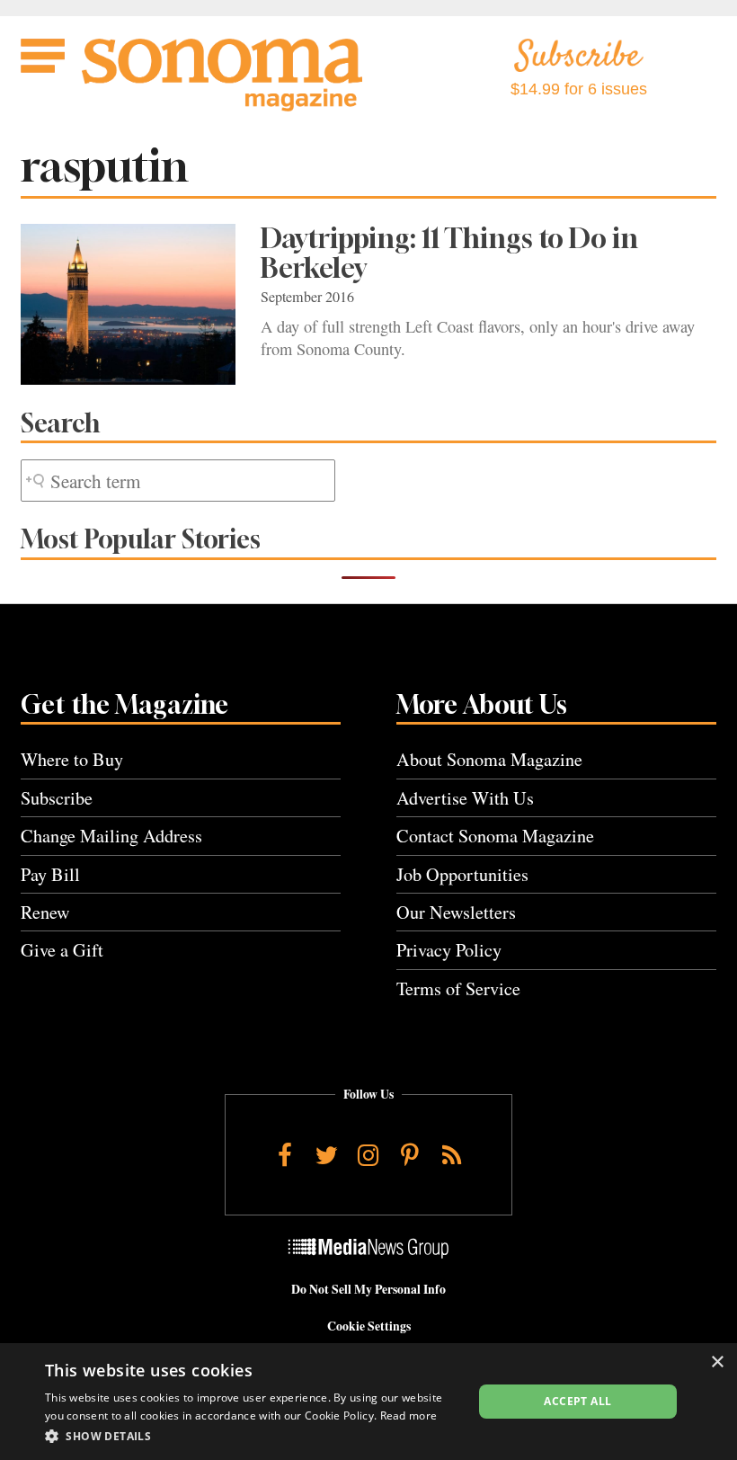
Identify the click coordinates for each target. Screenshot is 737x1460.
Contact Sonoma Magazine (495, 835)
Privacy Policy (449, 950)
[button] (252, 1436)
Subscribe (57, 798)
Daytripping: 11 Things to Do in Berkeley (449, 253)
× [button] (717, 1362)
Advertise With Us (465, 798)
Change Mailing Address (111, 835)
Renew (45, 912)
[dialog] (368, 1401)
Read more (409, 1415)
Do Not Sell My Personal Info (368, 1289)
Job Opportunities (462, 874)
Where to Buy (72, 759)
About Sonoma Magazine (489, 759)
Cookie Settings (369, 1326)
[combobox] (178, 480)
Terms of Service (458, 988)
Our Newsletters (456, 912)
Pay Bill (50, 874)
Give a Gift (62, 950)
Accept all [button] (577, 1401)
